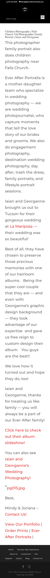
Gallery (19, 558)
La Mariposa (21, 226)
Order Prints (16, 530)
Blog (27, 558)
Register (8, 558)
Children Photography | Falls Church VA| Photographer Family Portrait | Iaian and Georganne (23, 34)
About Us (14, 554)
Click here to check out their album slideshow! (23, 436)
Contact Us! (16, 514)
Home (10, 550)
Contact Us (37, 558)
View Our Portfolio (22, 524)
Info (36, 554)
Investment (26, 554)
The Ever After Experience (28, 550)
